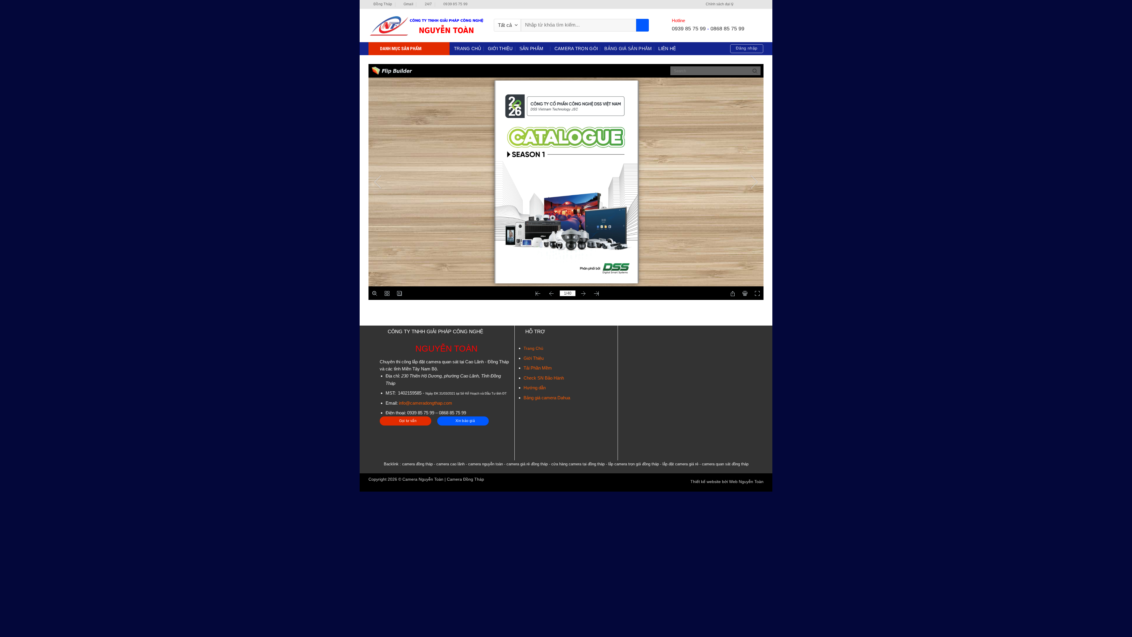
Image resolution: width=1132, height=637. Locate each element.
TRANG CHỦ (467, 48)
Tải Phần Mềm (538, 367)
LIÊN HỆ (667, 48)
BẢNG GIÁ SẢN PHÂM (628, 48)
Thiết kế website (705, 482)
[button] (746, 48)
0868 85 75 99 (727, 28)
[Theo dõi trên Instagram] (744, 4)
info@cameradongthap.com (425, 402)
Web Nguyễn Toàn (746, 482)
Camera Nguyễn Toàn (422, 479)
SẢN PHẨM (531, 48)
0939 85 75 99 (689, 28)
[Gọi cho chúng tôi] (760, 4)
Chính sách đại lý (719, 4)
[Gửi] (642, 25)
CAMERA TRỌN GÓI (576, 48)
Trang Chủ (533, 348)
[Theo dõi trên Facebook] (739, 4)
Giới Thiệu (534, 358)
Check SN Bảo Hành (544, 377)
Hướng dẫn (535, 387)
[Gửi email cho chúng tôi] (755, 4)
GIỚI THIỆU (500, 48)
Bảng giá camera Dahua (547, 397)
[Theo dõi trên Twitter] (750, 4)
